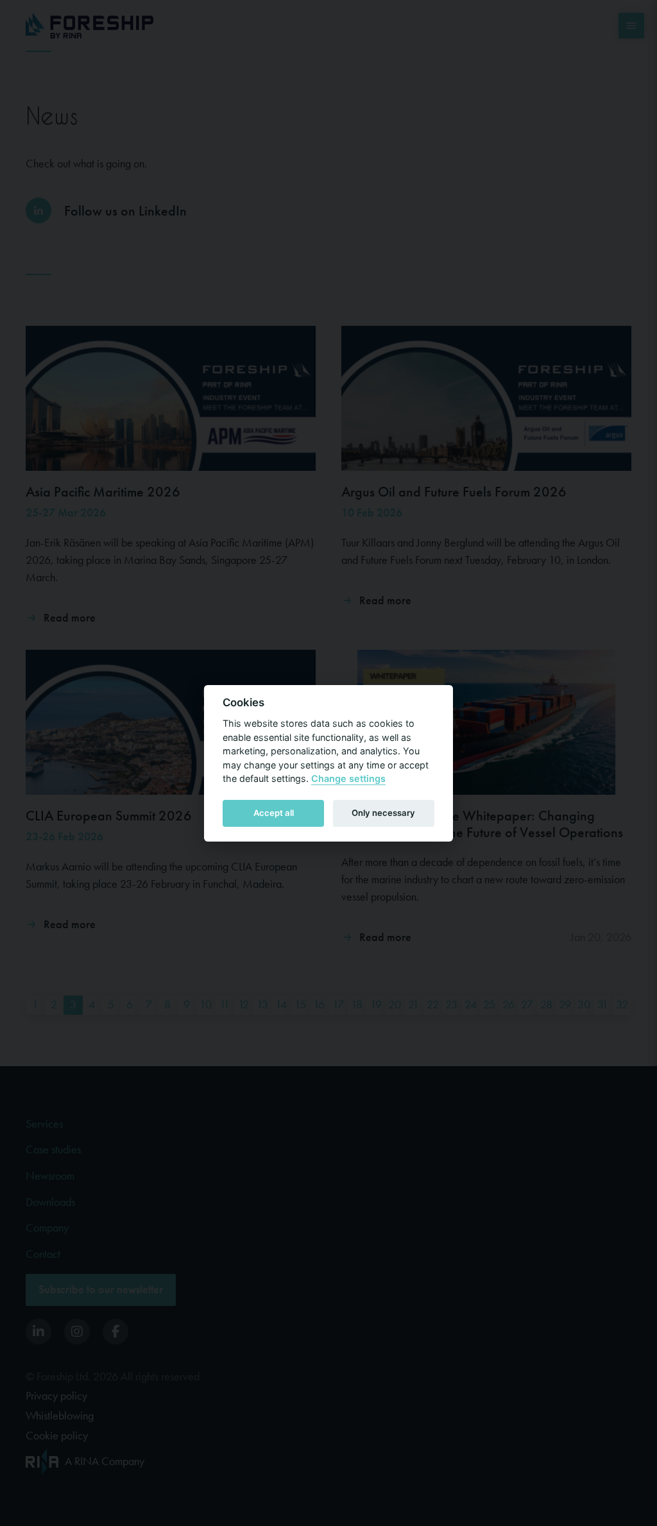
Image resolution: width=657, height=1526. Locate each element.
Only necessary (383, 813)
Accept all (273, 813)
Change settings (348, 778)
